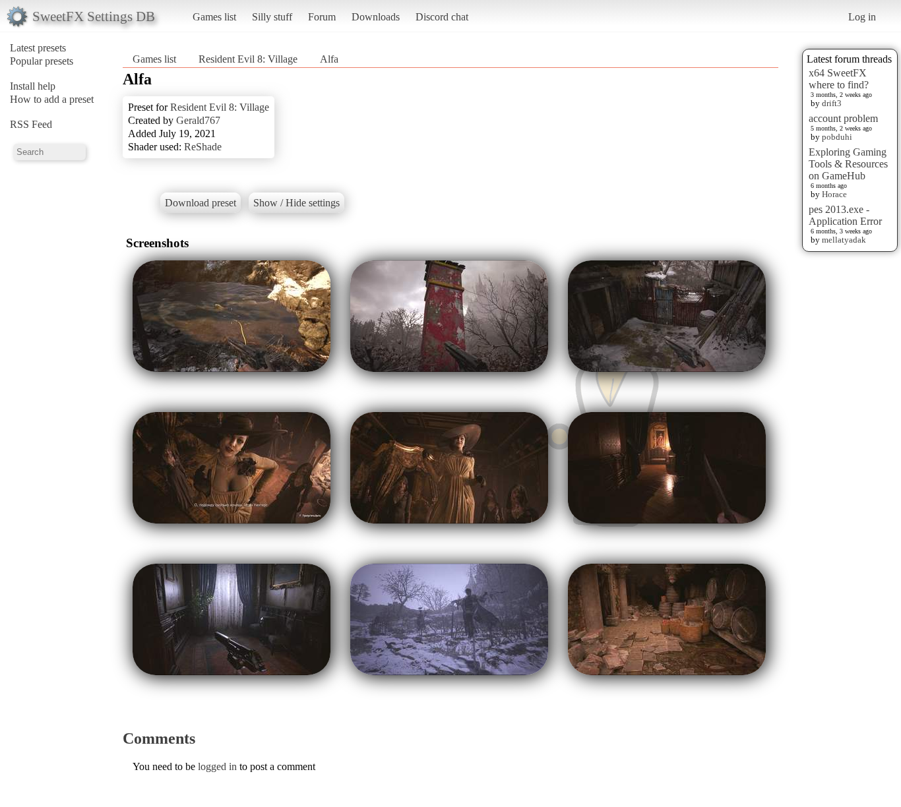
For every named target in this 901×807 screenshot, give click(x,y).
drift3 (832, 103)
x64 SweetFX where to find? (839, 78)
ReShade (203, 146)
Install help (32, 86)
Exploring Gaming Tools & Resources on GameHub (848, 163)
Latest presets (38, 47)
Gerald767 (198, 120)
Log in (862, 16)
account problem (843, 118)
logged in (217, 766)
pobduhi (837, 137)
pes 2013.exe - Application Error (845, 215)
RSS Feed (31, 124)
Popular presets (41, 61)
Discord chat (442, 16)
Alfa (329, 59)
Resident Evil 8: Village (248, 59)
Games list (214, 16)
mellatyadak (844, 240)
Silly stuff (272, 16)
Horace (834, 194)
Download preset (200, 202)
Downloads (376, 16)
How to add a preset (52, 99)
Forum (322, 16)
